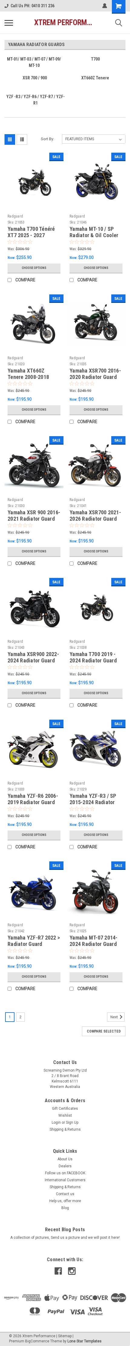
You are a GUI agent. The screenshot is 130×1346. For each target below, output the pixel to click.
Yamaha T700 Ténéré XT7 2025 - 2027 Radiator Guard (31, 235)
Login (56, 1122)
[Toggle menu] (9, 22)
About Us (65, 1159)
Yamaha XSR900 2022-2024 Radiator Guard (33, 657)
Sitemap (65, 1336)
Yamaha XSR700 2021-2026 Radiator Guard (95, 515)
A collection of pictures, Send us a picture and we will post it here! (65, 1237)
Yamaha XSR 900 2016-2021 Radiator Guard (34, 515)
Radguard (15, 216)
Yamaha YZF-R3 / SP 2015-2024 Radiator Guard (93, 802)
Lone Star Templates (84, 1341)
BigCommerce (37, 1341)
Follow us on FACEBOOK (65, 1173)
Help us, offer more (65, 1201)
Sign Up (72, 1122)
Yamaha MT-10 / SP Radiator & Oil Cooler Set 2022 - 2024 (94, 235)
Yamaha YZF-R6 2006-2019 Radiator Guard (33, 799)
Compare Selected (104, 1031)
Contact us (65, 1194)
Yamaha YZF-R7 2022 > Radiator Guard (34, 940)
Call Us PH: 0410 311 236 (32, 5)
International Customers (65, 1180)
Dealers (65, 1166)
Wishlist (65, 1115)
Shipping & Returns (65, 1129)
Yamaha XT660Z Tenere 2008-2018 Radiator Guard (28, 376)
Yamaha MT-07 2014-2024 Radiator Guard (94, 940)
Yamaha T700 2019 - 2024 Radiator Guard (93, 657)
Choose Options (34, 268)
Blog (65, 1208)
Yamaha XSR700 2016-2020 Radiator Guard (95, 373)
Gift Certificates (65, 1108)
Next (114, 1017)
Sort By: (47, 139)
